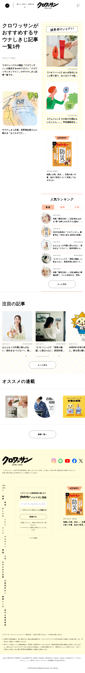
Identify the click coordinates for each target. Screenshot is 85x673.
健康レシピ (3, 601)
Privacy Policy (59, 660)
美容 (5, 503)
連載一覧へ (42, 434)
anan (4, 658)
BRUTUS (11, 658)
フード (3, 530)
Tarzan (56, 658)
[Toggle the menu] (7, 6)
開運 (3, 551)
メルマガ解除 (33, 538)
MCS (32, 660)
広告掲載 (50, 660)
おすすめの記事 (3, 569)
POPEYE (18, 658)
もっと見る (62, 284)
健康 (3, 497)
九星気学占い (5, 587)
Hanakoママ (70, 658)
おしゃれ (3, 512)
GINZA (35, 658)
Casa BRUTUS (27, 658)
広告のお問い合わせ (39, 634)
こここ (27, 660)
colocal (62, 658)
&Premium (49, 658)
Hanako (41, 658)
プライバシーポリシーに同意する (34, 510)
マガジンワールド (40, 660)
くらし (5, 522)
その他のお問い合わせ (55, 634)
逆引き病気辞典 (5, 617)
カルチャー (5, 541)
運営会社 (29, 634)
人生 (5, 557)
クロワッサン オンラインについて (13, 634)
